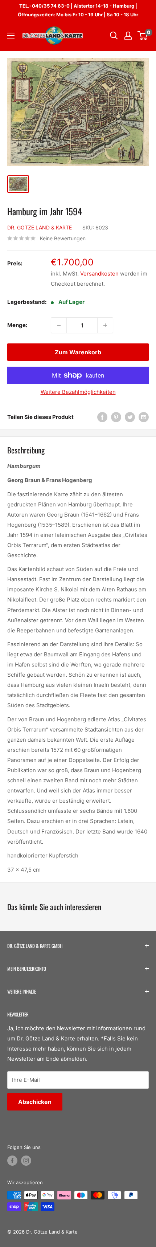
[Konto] (128, 36)
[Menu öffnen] (11, 35)
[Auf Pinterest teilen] (116, 417)
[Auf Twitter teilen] (130, 417)
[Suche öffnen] (114, 36)
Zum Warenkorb (78, 352)
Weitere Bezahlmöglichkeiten (78, 391)
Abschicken (35, 1101)
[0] (142, 35)
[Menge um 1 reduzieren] (58, 325)
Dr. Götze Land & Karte (39, 227)
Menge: (17, 325)
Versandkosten (99, 273)
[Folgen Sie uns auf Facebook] (12, 1161)
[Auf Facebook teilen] (102, 417)
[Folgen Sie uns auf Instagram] (26, 1161)
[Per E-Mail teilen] (144, 417)
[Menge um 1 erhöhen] (105, 325)
